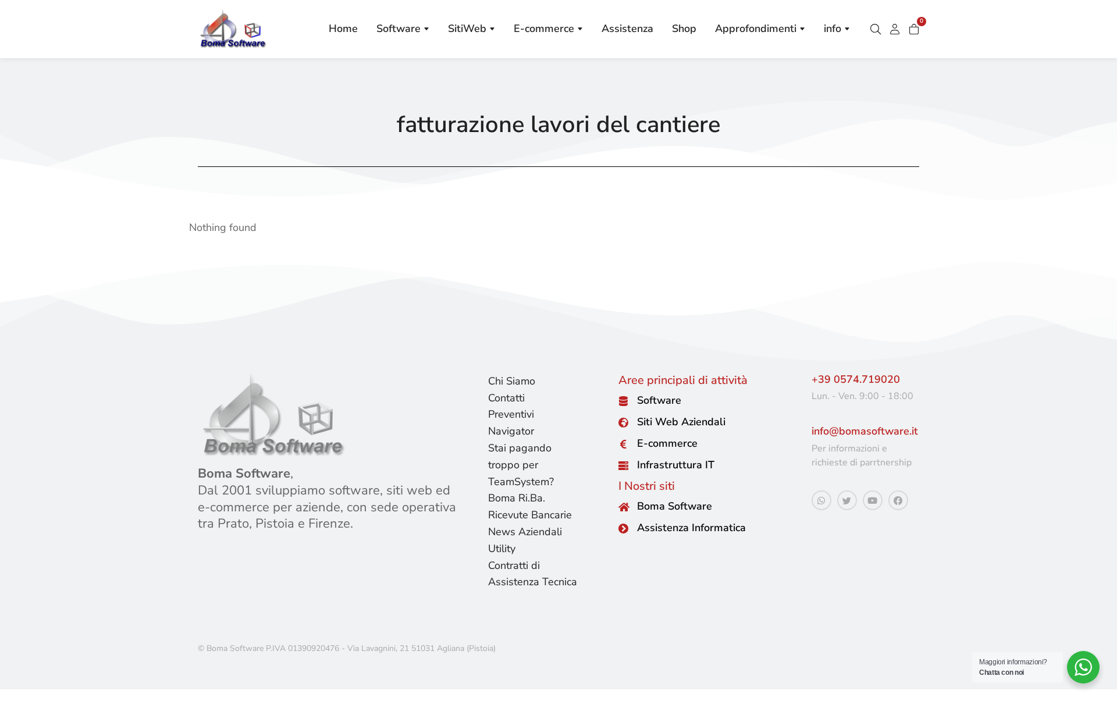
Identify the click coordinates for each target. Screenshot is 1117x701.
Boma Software (674, 506)
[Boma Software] (623, 507)
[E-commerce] (623, 444)
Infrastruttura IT (675, 465)
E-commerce (667, 443)
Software (659, 400)
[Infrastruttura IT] (623, 466)
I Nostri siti (646, 486)
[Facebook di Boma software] (898, 500)
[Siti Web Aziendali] (623, 423)
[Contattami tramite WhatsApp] (821, 500)
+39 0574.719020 (856, 379)
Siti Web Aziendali (681, 422)
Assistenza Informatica (691, 528)
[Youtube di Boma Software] (873, 500)
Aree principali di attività (683, 380)
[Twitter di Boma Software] (847, 500)
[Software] (623, 401)
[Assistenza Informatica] (623, 528)
